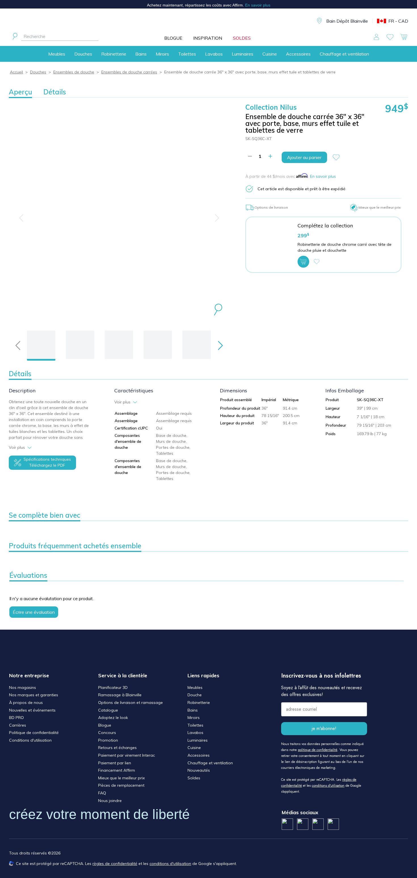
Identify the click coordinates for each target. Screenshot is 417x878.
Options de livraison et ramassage (130, 702)
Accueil (16, 72)
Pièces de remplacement (121, 785)
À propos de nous (26, 702)
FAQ (102, 793)
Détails (54, 92)
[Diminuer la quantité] (249, 156)
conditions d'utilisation (328, 785)
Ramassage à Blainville (120, 694)
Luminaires (242, 54)
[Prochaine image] (217, 218)
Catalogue (108, 710)
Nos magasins (22, 687)
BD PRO (16, 717)
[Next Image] (80, 345)
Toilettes (187, 54)
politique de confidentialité (317, 749)
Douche (195, 694)
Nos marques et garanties (33, 694)
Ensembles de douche (73, 72)
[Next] (220, 345)
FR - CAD (398, 21)
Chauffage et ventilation (344, 54)
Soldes (194, 777)
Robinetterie (113, 54)
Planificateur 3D (113, 687)
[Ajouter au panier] (303, 262)
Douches (83, 54)
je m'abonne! (324, 728)
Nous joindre (110, 800)
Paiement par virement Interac (126, 755)
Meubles (56, 54)
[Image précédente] (21, 218)
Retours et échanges (117, 747)
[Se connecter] (376, 37)
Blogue (104, 725)
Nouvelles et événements (32, 710)
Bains (141, 54)
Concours (107, 732)
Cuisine (269, 54)
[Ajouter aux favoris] (338, 157)
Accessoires (298, 54)
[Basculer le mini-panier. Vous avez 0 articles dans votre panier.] (403, 37)
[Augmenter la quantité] (270, 156)
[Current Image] (41, 345)
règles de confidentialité (114, 863)
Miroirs (162, 54)
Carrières (17, 725)
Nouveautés (199, 770)
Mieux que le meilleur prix (121, 777)
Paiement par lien (114, 762)
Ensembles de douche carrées (129, 72)
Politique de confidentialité (34, 732)
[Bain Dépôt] (211, 21)
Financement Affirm (116, 770)
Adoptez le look (113, 717)
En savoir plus (323, 176)
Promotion (108, 740)
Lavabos (214, 54)
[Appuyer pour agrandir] (218, 310)
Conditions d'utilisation (30, 740)
